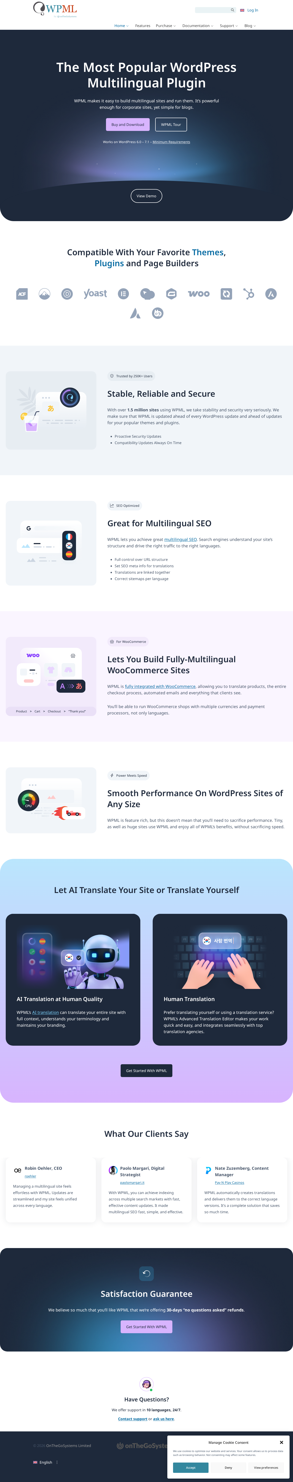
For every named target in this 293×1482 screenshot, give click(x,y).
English (46, 1462)
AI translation (45, 1012)
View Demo (146, 195)
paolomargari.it (132, 1182)
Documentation (196, 25)
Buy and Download (127, 124)
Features (142, 25)
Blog (248, 25)
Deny (228, 1468)
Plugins (109, 263)
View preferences (266, 1468)
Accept (190, 1468)
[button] (281, 1442)
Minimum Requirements (171, 142)
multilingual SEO (180, 539)
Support (227, 25)
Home (119, 25)
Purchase (164, 25)
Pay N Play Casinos (229, 1182)
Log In (252, 10)
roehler (30, 1176)
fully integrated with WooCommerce (160, 686)
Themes (208, 252)
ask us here (163, 1419)
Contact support (132, 1419)
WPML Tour (171, 124)
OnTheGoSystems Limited (68, 1445)
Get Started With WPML (146, 1070)
